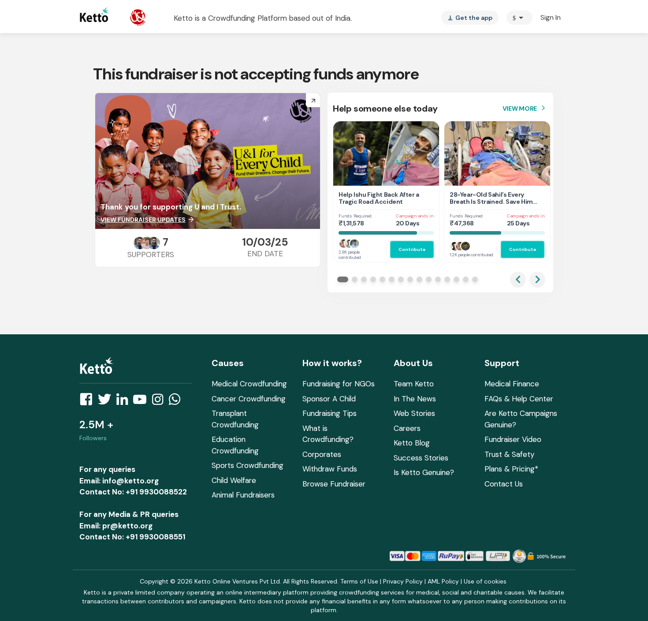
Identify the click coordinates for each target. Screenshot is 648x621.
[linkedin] (124, 401)
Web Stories (414, 413)
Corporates (321, 454)
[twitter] (107, 401)
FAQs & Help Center (518, 399)
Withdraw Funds (329, 469)
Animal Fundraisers (243, 495)
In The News (415, 399)
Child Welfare (234, 480)
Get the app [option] (469, 18)
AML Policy (443, 581)
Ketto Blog (412, 443)
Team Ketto (414, 384)
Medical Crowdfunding (249, 384)
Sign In (550, 17)
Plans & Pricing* (511, 469)
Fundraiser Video (512, 439)
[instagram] (160, 401)
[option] (519, 18)
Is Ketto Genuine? (424, 472)
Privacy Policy (403, 581)
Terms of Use (359, 581)
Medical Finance (511, 384)
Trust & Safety (509, 454)
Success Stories (421, 458)
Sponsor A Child (329, 399)
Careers (407, 428)
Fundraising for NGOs (338, 384)
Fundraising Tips (329, 413)
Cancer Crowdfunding (249, 399)
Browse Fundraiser (333, 484)
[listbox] (470, 17)
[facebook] (88, 401)
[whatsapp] (177, 401)
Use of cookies (485, 581)
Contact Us (503, 484)
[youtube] (142, 401)
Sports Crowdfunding (247, 465)
